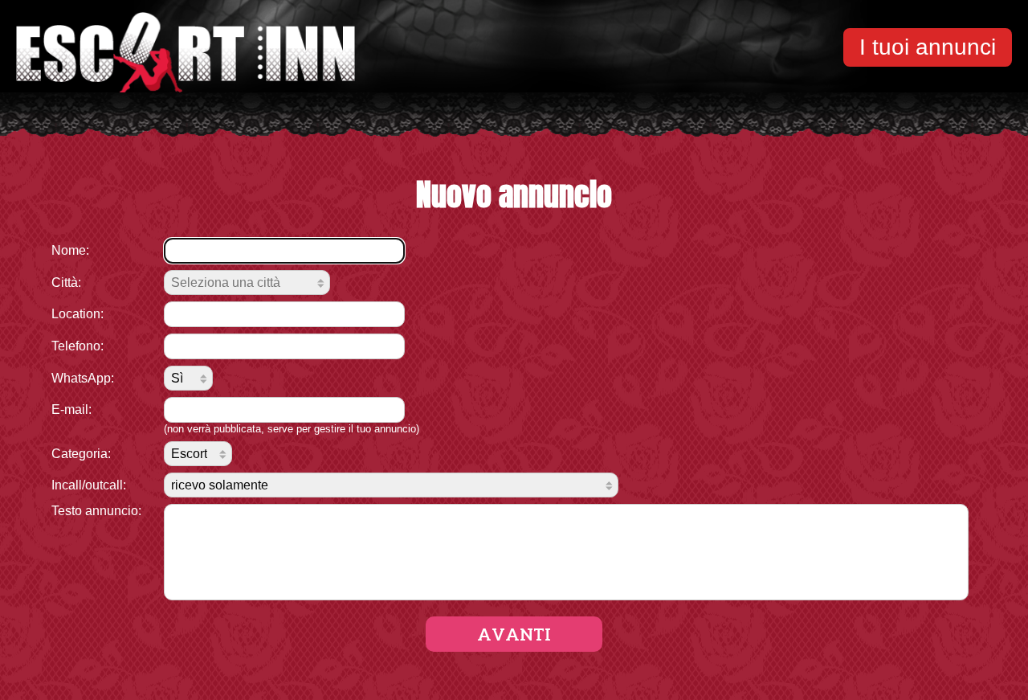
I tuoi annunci (927, 47)
